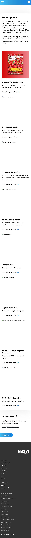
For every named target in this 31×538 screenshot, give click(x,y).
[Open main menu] (2, 2)
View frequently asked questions (10, 427)
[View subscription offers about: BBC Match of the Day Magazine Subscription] (15, 333)
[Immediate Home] (29, 2)
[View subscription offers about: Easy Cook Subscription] (15, 290)
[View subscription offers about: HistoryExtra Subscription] (15, 202)
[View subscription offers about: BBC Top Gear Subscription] (15, 380)
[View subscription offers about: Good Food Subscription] (15, 109)
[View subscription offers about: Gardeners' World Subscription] (15, 64)
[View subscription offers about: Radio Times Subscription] (15, 155)
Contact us (5, 435)
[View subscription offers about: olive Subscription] (15, 247)
